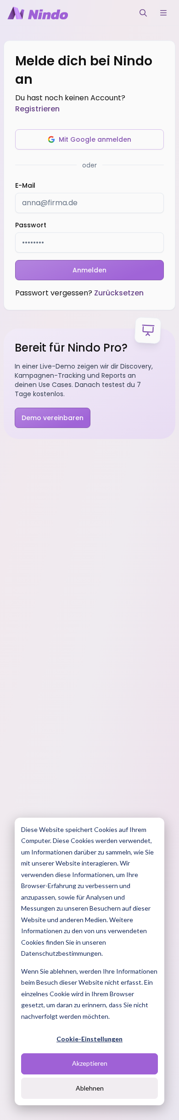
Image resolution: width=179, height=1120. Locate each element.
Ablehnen (90, 1088)
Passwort (30, 225)
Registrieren (37, 109)
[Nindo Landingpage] (37, 12)
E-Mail (25, 185)
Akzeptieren (89, 1063)
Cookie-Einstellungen (89, 1039)
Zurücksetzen (119, 293)
